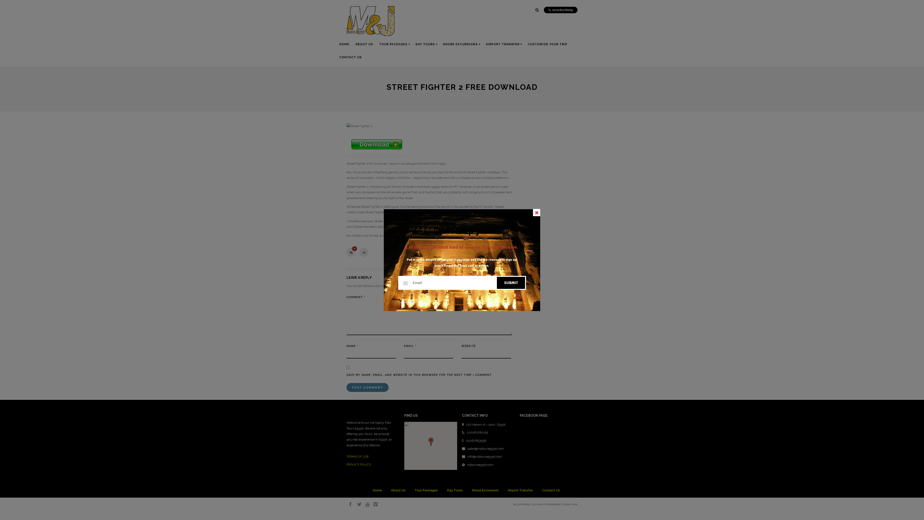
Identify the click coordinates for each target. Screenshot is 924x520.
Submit (511, 282)
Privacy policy (408, 299)
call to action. (478, 266)
